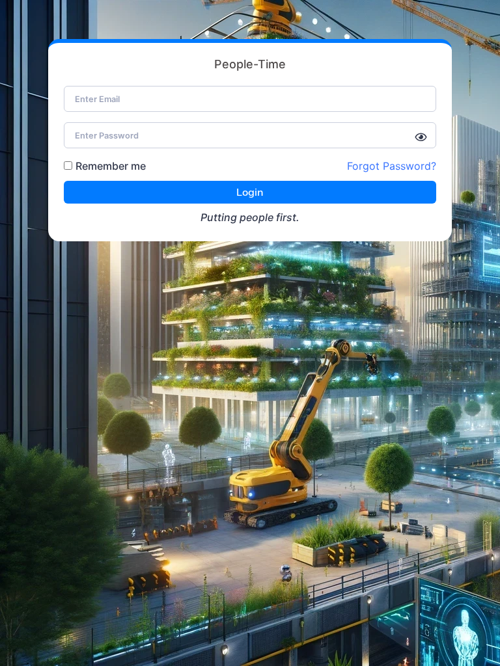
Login (249, 191)
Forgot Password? (391, 165)
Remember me (111, 165)
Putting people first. (250, 217)
